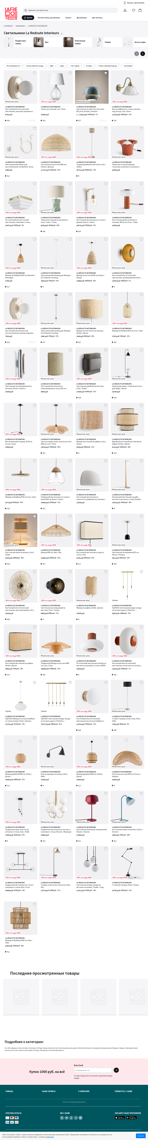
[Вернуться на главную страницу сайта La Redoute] (11, 14)
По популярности (13, 66)
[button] (140, 10)
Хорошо (141, 1136)
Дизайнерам (82, 18)
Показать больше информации (74, 1102)
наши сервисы (48, 1091)
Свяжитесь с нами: (123, 1091)
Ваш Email (78, 1065)
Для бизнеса (97, 18)
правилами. (49, 1137)
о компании (83, 1091)
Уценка (68, 18)
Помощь (9, 1091)
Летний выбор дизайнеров (49, 18)
